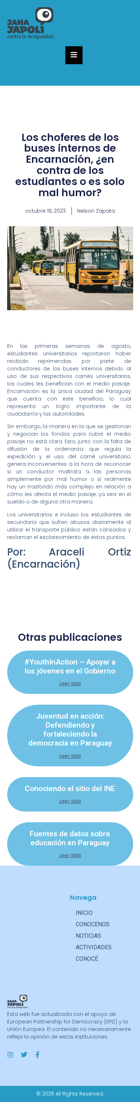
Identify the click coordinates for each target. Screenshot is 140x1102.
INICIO (84, 912)
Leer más (70, 683)
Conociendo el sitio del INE (70, 788)
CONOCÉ (87, 958)
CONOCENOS (92, 924)
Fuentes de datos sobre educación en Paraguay (70, 838)
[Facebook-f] (37, 1054)
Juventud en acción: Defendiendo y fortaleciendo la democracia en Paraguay (70, 730)
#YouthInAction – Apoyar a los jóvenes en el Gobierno (70, 666)
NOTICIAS (88, 935)
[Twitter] (24, 1054)
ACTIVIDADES (94, 947)
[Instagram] (10, 1054)
